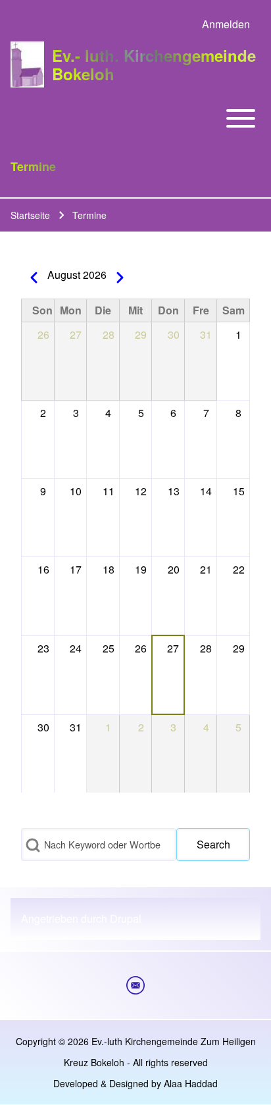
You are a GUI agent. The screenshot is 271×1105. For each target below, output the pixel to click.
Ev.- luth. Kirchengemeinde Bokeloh (154, 64)
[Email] (135, 985)
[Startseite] (27, 64)
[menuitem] (225, 24)
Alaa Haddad (191, 1083)
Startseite (30, 215)
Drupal (125, 918)
